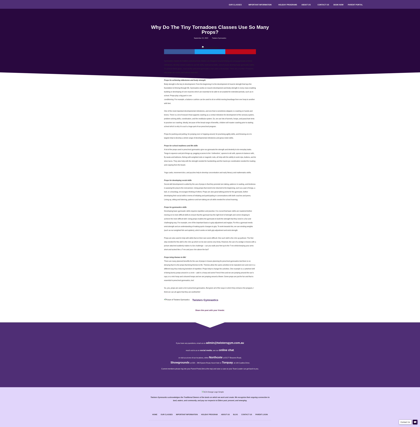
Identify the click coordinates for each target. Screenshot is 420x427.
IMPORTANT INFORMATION (260, 5)
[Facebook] (386, 4)
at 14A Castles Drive (241, 363)
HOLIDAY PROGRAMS (287, 5)
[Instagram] (392, 4)
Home (154, 414)
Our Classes (167, 414)
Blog (235, 414)
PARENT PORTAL (355, 5)
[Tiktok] (397, 4)
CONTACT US (323, 5)
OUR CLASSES (235, 5)
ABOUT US (306, 5)
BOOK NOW (338, 5)
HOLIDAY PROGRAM (209, 414)
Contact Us (246, 414)
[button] (179, 51)
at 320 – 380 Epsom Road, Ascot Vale (205, 363)
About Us (225, 414)
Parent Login (261, 414)
